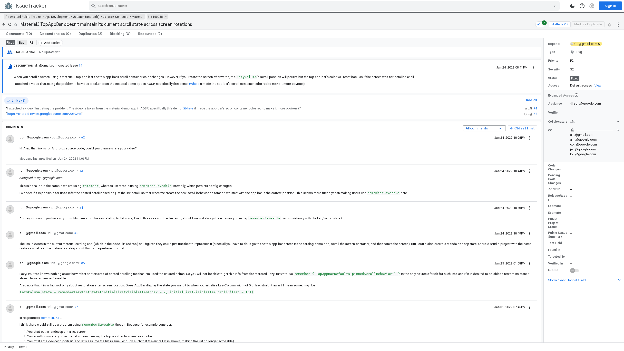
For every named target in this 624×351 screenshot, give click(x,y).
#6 (82, 263)
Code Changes (554, 167)
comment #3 (50, 318)
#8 (535, 114)
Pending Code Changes (554, 179)
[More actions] (618, 24)
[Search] (94, 6)
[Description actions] (533, 67)
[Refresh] (10, 24)
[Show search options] (555, 6)
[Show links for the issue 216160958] (166, 17)
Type (551, 52)
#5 (76, 233)
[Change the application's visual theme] (572, 6)
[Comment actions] (529, 137)
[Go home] (4, 24)
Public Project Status (553, 223)
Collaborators (557, 121)
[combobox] (325, 6)
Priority (553, 60)
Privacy (9, 347)
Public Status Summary (557, 234)
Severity (554, 69)
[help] (582, 6)
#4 (80, 207)
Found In (554, 250)
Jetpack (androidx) (86, 17)
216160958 (155, 17)
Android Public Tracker (26, 17)
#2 (82, 137)
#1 (80, 65)
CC (550, 130)
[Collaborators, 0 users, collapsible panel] (594, 121)
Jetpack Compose (115, 17)
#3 (80, 170)
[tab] (19, 33)
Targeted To (556, 256)
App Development (57, 17)
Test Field (555, 243)
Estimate (554, 206)
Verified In (555, 263)
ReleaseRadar (557, 197)
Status (553, 78)
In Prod (553, 270)
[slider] (544, 190)
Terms (23, 347)
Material (137, 17)
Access (553, 85)
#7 (76, 307)
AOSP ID (554, 189)
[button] (583, 51)
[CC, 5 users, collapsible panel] (594, 130)
